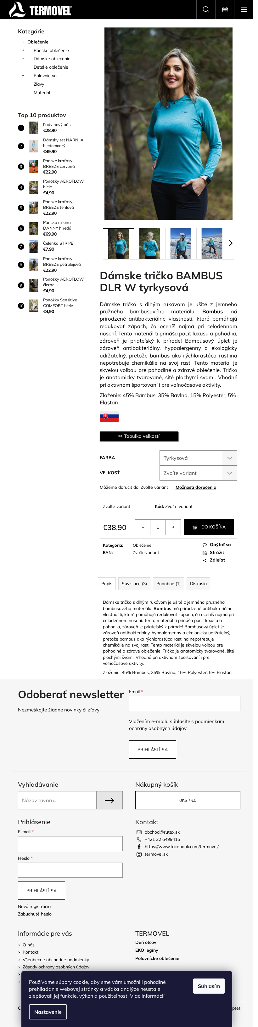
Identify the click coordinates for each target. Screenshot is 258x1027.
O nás (29, 945)
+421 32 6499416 (162, 839)
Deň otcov (145, 942)
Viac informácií (147, 996)
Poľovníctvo (45, 75)
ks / (187, 800)
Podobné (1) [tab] (168, 583)
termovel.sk (156, 854)
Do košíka (213, 527)
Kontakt (30, 952)
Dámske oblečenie (52, 58)
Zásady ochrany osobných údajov (56, 967)
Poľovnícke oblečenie (157, 958)
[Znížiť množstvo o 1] (142, 527)
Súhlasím (209, 986)
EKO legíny (146, 950)
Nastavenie (48, 1012)
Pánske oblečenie (51, 50)
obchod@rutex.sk (162, 832)
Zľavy (39, 84)
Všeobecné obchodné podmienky (56, 959)
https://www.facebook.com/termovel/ (182, 846)
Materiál (42, 92)
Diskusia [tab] (198, 583)
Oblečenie (37, 42)
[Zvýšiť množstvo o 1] (173, 527)
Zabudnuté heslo (35, 914)
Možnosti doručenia (196, 487)
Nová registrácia (34, 906)
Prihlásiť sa (152, 749)
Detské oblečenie (51, 67)
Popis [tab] (106, 583)
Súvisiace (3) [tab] (134, 583)
